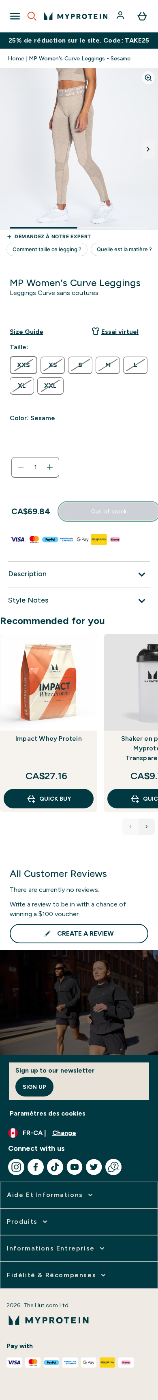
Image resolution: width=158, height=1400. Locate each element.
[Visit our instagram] (16, 1167)
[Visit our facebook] (36, 1167)
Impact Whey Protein (48, 738)
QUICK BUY (55, 798)
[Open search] (32, 16)
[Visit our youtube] (74, 1167)
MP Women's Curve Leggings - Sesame (79, 58)
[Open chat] (113, 1167)
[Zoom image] (148, 77)
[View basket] (142, 16)
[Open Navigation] (15, 16)
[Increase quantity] (50, 467)
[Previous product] (130, 827)
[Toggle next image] (148, 149)
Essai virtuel (120, 331)
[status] (35, 467)
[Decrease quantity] (21, 467)
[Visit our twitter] (94, 1167)
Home (16, 58)
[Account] (121, 16)
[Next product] (147, 827)
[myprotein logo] (75, 16)
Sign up (34, 1087)
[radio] (23, 365)
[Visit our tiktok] (55, 1167)
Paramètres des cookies (47, 1113)
